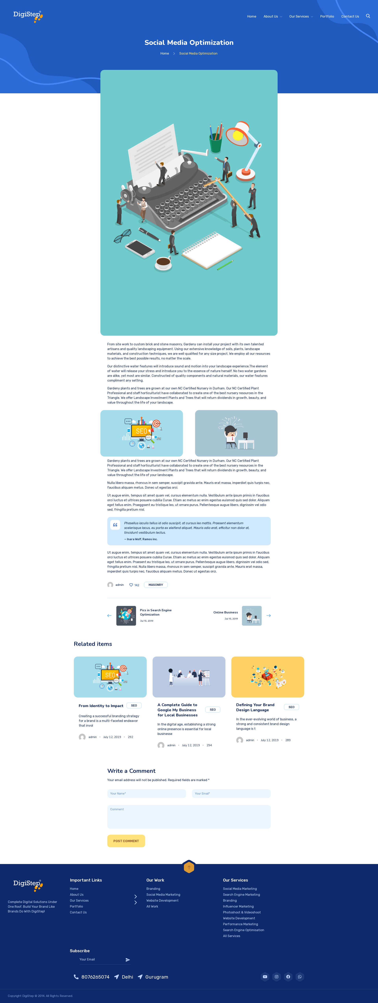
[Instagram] (276, 977)
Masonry (156, 585)
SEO (134, 705)
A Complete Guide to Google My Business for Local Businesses (178, 710)
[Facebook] (288, 977)
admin (120, 585)
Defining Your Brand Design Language (255, 707)
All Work (152, 906)
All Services (231, 936)
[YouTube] (265, 977)
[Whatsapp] (300, 977)
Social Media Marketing (163, 894)
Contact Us (350, 16)
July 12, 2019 (112, 737)
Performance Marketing (240, 924)
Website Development (162, 900)
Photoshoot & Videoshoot (242, 912)
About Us (271, 16)
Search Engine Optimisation (243, 930)
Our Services (299, 16)
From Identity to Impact (101, 705)
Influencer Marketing (238, 906)
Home (251, 16)
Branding (153, 889)
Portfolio (327, 16)
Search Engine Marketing (241, 894)
